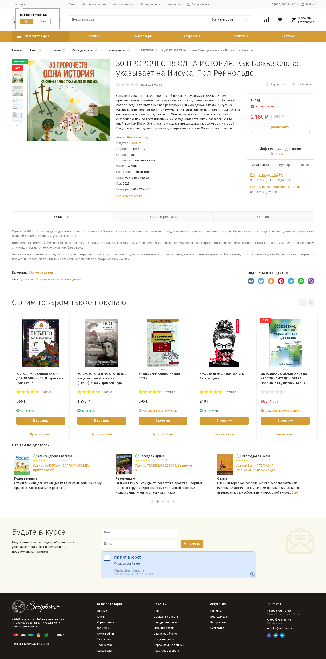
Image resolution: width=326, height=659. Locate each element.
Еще (295, 492)
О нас (72, 4)
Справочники (105, 622)
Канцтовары (105, 650)
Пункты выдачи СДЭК (266, 174)
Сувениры (103, 628)
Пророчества (46, 279)
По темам (55, 50)
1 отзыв (46, 392)
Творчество (105, 645)
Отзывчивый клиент (167, 633)
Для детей (27, 279)
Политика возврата (166, 650)
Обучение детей (115, 50)
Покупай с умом (164, 639)
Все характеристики (129, 196)
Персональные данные (169, 645)
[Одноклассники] (271, 281)
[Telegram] (291, 281)
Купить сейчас (40, 434)
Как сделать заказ (165, 622)
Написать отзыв (151, 84)
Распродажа (191, 36)
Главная (17, 50)
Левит (136, 143)
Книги (33, 50)
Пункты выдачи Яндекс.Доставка (275, 187)
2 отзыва (169, 392)
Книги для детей (83, 50)
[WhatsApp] (301, 281)
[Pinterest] (281, 281)
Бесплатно (240, 36)
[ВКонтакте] (251, 281)
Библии (102, 610)
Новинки (93, 36)
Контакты (173, 4)
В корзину (40, 420)
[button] (17, 126)
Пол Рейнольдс (138, 137)
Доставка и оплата (94, 4)
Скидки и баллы (123, 4)
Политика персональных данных (30, 643)
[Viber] (311, 281)
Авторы (289, 36)
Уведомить (280, 127)
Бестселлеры (142, 36)
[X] (261, 281)
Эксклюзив (104, 639)
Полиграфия (105, 633)
